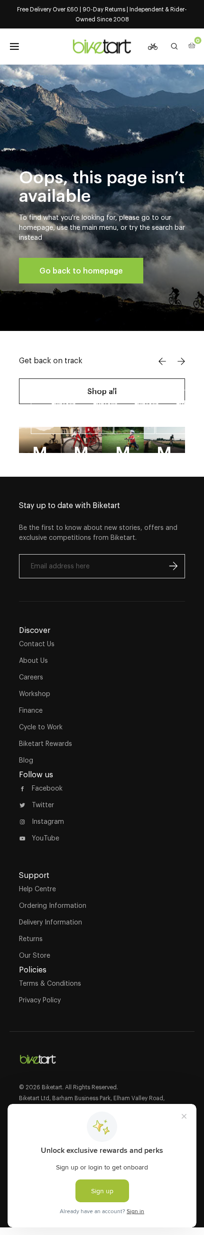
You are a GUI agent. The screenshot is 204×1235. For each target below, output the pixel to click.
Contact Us (37, 644)
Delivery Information (50, 922)
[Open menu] (14, 46)
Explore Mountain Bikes (61, 411)
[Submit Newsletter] (173, 566)
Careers (31, 677)
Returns (31, 939)
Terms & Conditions (50, 983)
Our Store (34, 955)
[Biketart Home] (38, 1055)
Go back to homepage (81, 270)
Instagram (48, 821)
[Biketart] (102, 46)
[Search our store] (175, 46)
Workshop (34, 694)
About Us (33, 660)
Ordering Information (52, 905)
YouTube (45, 838)
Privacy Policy (40, 1000)
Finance (31, 710)
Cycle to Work (41, 727)
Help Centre (37, 889)
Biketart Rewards (45, 743)
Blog (26, 760)
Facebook (47, 788)
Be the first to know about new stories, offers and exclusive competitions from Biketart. (98, 532)
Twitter (43, 805)
